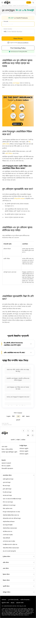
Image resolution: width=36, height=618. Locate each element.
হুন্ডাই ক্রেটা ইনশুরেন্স (7, 489)
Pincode (6, 21)
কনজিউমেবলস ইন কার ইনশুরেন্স (9, 505)
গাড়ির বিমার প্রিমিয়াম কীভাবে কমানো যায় (11, 515)
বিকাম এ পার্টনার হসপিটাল (7, 449)
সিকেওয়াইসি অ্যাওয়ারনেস (7, 468)
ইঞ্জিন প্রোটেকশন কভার (7, 508)
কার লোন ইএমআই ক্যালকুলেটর (9, 551)
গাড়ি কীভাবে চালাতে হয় (7, 531)
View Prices (18, 38)
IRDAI (12, 603)
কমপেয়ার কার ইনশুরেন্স (7, 495)
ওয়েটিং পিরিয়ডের (8, 153)
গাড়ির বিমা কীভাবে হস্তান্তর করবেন (10, 528)
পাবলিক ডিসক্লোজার (24, 599)
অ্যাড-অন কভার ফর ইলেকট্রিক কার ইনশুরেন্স (12, 498)
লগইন (29, 2)
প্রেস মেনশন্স (4, 446)
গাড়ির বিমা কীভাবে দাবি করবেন (8, 521)
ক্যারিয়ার (23, 439)
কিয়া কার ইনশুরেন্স (6, 485)
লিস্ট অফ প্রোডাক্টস (6, 466)
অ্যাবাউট (13, 439)
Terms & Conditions (22, 42)
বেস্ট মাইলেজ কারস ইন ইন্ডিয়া (9, 541)
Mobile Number (8, 29)
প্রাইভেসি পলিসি (19, 603)
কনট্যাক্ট (18, 439)
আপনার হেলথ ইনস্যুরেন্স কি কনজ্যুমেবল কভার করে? (18, 397)
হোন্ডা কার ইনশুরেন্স (6, 482)
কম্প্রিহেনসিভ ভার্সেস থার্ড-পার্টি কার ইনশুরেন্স (12, 518)
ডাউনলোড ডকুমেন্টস (24, 448)
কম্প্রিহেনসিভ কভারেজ (19, 198)
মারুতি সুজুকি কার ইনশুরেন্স (8, 479)
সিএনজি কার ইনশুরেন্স (7, 492)
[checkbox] (8, 42)
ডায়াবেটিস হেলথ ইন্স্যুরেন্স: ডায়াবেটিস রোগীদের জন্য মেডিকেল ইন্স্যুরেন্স (18, 379)
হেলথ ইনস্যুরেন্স (15, 83)
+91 (5, 31)
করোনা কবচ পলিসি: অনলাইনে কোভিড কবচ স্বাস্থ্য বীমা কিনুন (18, 370)
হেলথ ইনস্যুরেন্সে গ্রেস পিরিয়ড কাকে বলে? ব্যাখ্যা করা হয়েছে (18, 388)
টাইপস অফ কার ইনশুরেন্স (8, 502)
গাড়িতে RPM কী (6, 538)
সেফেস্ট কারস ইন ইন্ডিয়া (8, 534)
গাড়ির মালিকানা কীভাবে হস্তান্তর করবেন (11, 548)
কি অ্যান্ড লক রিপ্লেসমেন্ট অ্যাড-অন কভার (11, 511)
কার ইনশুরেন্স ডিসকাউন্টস (8, 525)
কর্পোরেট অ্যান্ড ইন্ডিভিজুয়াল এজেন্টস (9, 452)
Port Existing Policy (18, 48)
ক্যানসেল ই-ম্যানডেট (6, 463)
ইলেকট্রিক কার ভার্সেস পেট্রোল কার (10, 544)
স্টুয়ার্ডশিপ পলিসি (5, 603)
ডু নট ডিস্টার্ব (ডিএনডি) (13, 599)
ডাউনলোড (4, 599)
